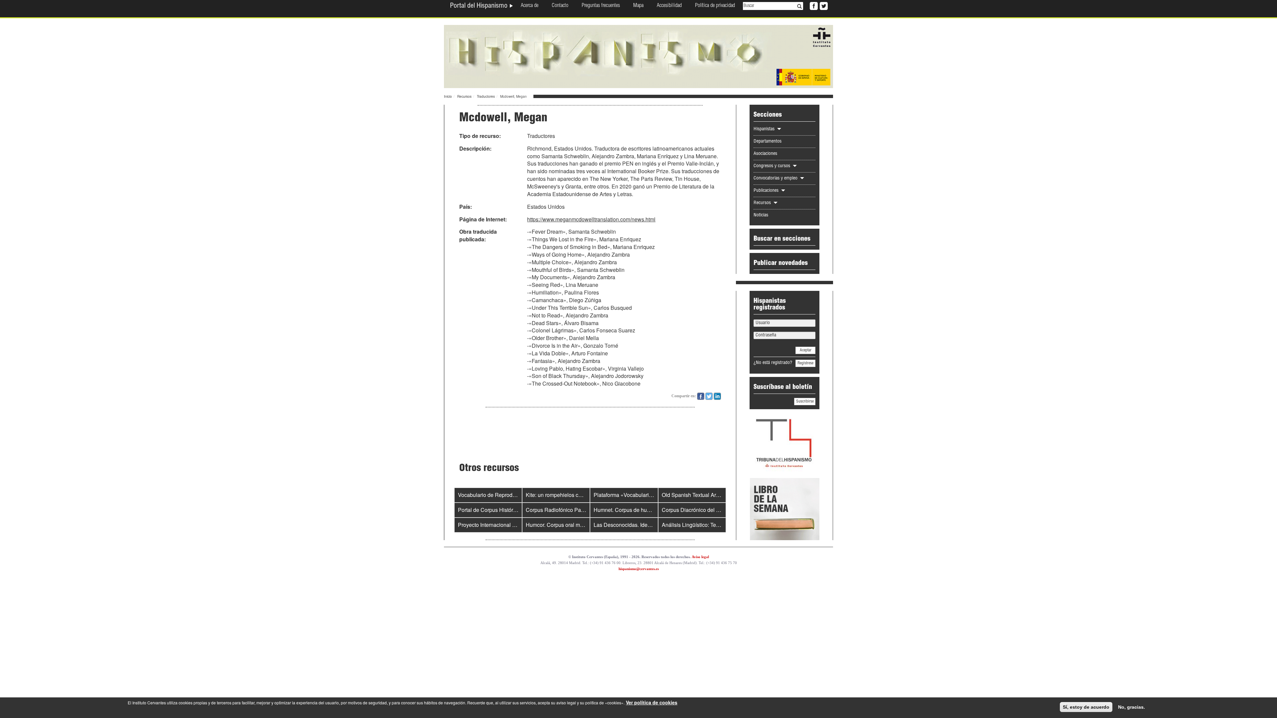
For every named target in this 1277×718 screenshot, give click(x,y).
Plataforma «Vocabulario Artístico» (634, 495)
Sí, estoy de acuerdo (1086, 707)
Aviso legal (700, 557)
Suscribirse (805, 402)
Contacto (560, 6)
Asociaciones (765, 154)
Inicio (448, 96)
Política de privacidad (715, 6)
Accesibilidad (669, 6)
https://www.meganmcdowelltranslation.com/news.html (591, 219)
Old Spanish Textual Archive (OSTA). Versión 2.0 (719, 495)
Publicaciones (767, 190)
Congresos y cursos (772, 166)
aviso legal (566, 702)
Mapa (638, 6)
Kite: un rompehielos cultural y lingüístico (574, 495)
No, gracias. (1131, 707)
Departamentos (767, 141)
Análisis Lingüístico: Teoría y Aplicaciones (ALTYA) (721, 525)
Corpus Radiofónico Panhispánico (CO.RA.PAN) (583, 510)
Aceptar (805, 350)
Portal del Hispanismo (479, 6)
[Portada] (638, 56)
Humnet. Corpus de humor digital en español (646, 510)
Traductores (486, 96)
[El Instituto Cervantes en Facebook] (813, 5)
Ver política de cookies (651, 702)
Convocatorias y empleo (776, 178)
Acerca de (529, 6)
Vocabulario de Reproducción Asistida (503, 495)
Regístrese (805, 363)
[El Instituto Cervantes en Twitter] (823, 5)
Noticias (761, 215)
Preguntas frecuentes (601, 6)
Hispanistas (765, 129)
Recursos (464, 96)
